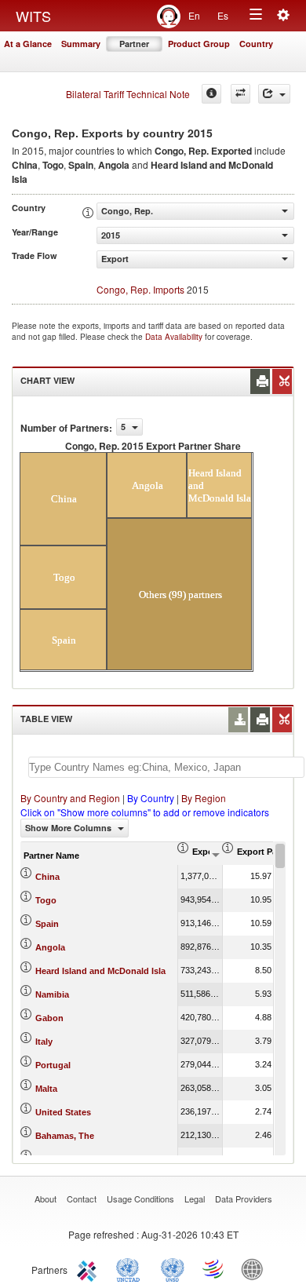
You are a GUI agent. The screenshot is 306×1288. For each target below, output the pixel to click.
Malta (46, 1088)
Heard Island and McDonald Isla (100, 971)
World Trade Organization (214, 1268)
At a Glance (28, 43)
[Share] (274, 94)
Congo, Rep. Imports (140, 289)
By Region (203, 798)
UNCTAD (131, 1268)
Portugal (53, 1065)
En (194, 15)
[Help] (211, 94)
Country (256, 43)
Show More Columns (69, 828)
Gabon (49, 1018)
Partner (134, 43)
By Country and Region (70, 798)
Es (222, 15)
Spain (47, 924)
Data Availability (175, 336)
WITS (33, 15)
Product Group (199, 43)
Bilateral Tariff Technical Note (128, 93)
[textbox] (166, 767)
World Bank (255, 1268)
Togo (45, 900)
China (47, 876)
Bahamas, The (64, 1135)
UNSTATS (172, 1268)
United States (63, 1112)
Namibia (52, 994)
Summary (80, 43)
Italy (44, 1041)
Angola (50, 947)
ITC (89, 1268)
